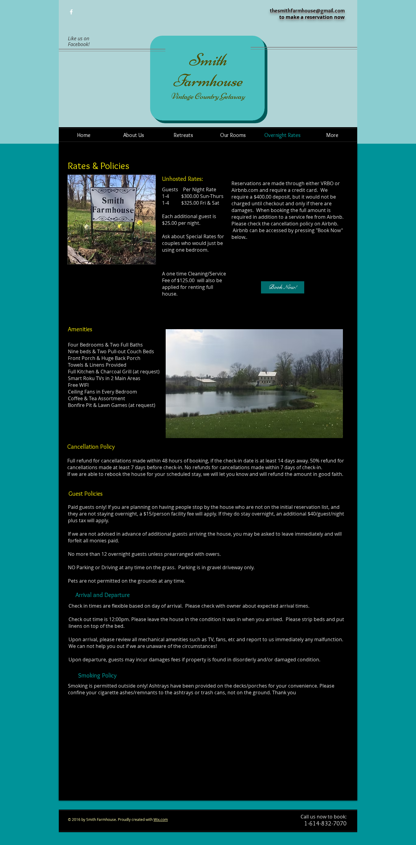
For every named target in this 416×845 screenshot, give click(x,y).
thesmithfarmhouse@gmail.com (307, 10)
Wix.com (160, 819)
